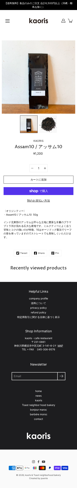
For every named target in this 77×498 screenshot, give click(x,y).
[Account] (63, 21)
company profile (38, 298)
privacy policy (38, 307)
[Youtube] (43, 461)
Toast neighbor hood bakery (38, 404)
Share (41, 253)
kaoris (38, 400)
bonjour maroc (38, 409)
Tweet (23, 253)
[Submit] (61, 376)
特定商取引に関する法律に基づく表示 (38, 317)
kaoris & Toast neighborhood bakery (43, 475)
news (38, 395)
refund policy (38, 312)
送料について (38, 303)
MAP (60, 345)
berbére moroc (38, 414)
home (38, 391)
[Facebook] (38, 461)
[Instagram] (33, 461)
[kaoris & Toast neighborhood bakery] (38, 21)
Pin (57, 253)
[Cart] (70, 21)
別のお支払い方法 (38, 200)
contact (38, 418)
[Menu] (7, 21)
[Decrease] (32, 168)
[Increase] (45, 168)
